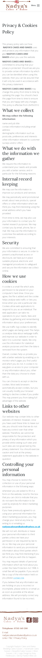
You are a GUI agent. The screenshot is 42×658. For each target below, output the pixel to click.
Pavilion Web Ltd (29, 655)
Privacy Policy (20, 638)
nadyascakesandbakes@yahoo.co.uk (21, 526)
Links (4, 638)
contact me (18, 577)
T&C (11, 638)
